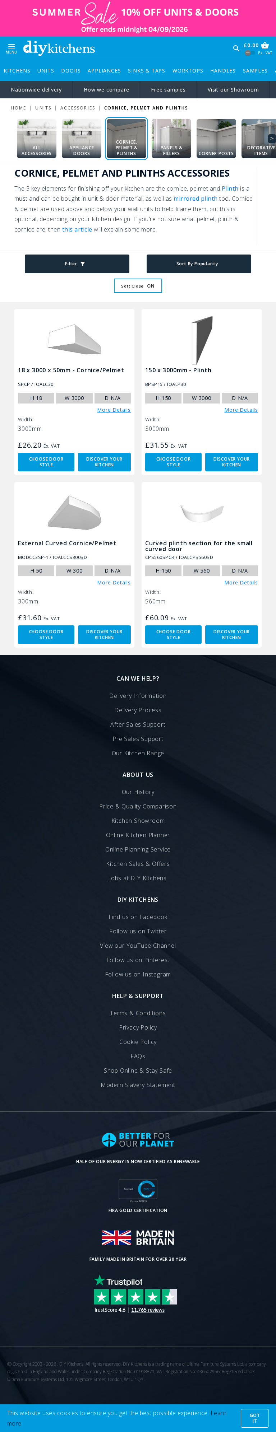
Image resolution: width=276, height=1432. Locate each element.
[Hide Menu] (59, 48)
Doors (70, 70)
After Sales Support (137, 724)
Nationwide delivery (36, 89)
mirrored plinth (195, 198)
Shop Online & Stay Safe (138, 1070)
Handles (223, 70)
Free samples (168, 89)
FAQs (138, 1056)
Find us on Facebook (138, 917)
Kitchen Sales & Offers (138, 864)
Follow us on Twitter (138, 931)
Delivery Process (138, 710)
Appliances (104, 70)
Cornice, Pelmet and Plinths (146, 108)
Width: (26, 419)
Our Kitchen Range (138, 753)
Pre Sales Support (138, 739)
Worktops (187, 70)
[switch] (250, 53)
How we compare (106, 89)
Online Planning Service (138, 849)
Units (45, 70)
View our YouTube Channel (138, 946)
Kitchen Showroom (138, 821)
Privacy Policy (138, 1027)
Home (18, 108)
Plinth (230, 188)
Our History (138, 792)
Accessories (77, 108)
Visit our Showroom (233, 89)
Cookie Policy (138, 1042)
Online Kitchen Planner (138, 835)
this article (77, 229)
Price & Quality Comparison (138, 806)
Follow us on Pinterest (138, 960)
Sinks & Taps (146, 70)
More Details (114, 410)
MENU (11, 48)
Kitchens (17, 70)
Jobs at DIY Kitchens (138, 878)
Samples (255, 70)
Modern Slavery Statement (138, 1085)
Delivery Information (138, 696)
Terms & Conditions (138, 1013)
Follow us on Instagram (138, 974)
